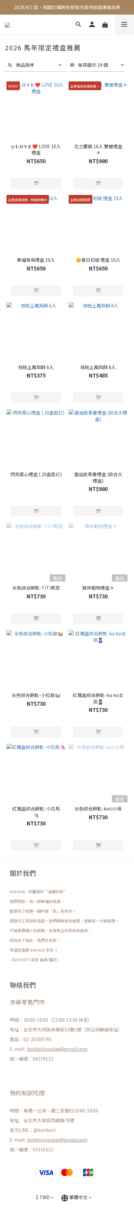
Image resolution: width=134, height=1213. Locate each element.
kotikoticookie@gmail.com (57, 1049)
